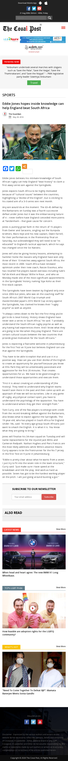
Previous (7, 143)
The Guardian (15, 114)
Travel (34, 82)
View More (61, 529)
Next (60, 143)
